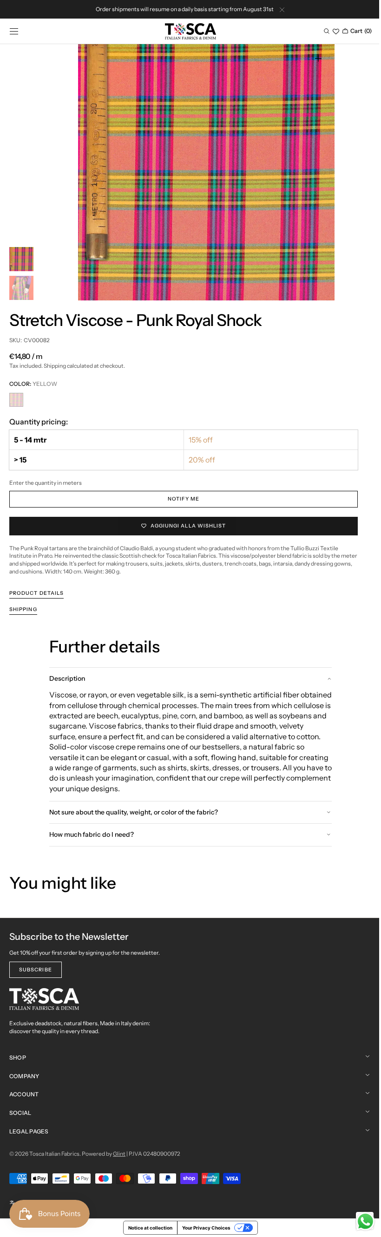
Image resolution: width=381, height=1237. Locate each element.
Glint (119, 1153)
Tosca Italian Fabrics (54, 1153)
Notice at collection (147, 1227)
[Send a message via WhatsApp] (358, 1221)
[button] (14, 31)
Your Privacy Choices (203, 1227)
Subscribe (35, 970)
